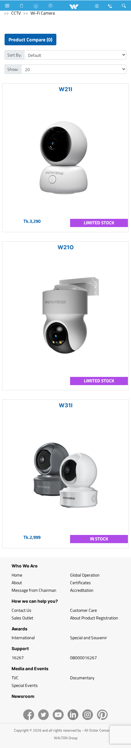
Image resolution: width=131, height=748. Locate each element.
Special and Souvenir (88, 637)
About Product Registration (94, 618)
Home (17, 575)
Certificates (80, 582)
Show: (13, 69)
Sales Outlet (22, 618)
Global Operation (85, 575)
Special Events (25, 685)
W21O (66, 247)
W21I (65, 89)
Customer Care (83, 610)
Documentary (82, 677)
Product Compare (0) (30, 39)
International (23, 637)
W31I (66, 405)
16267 (18, 657)
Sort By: (14, 55)
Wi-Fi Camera (42, 13)
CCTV (16, 13)
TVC (15, 677)
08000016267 (83, 657)
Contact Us (21, 610)
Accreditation (82, 590)
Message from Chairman (34, 590)
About (17, 582)
